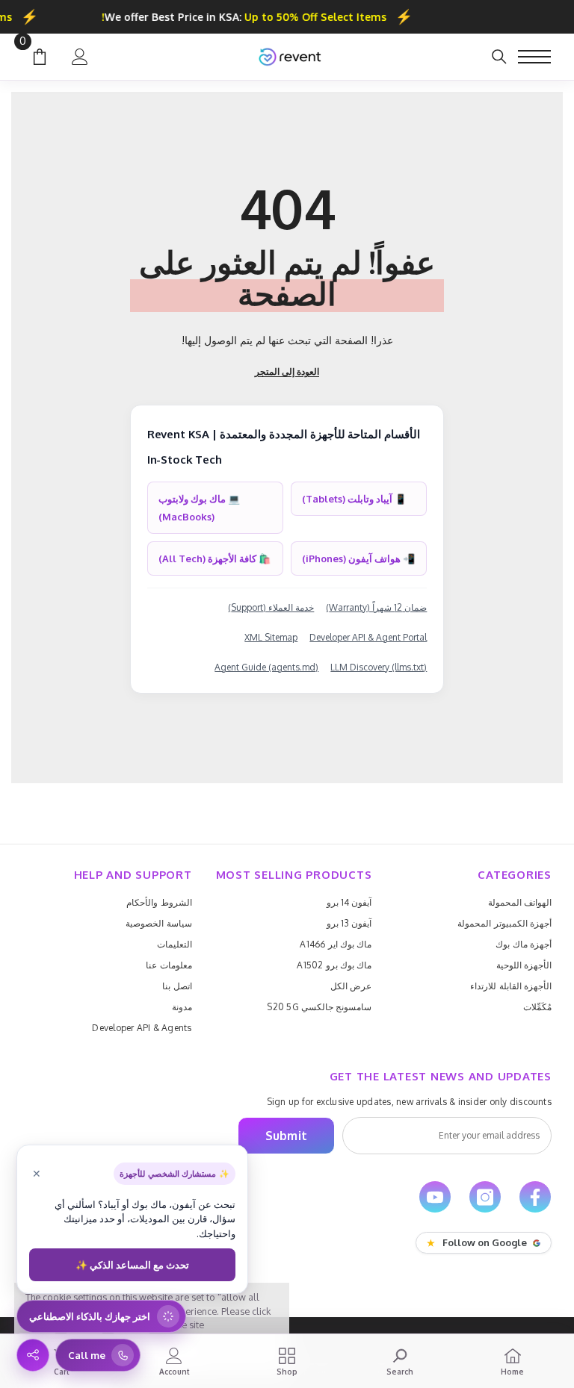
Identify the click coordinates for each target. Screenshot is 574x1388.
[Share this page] (32, 1355)
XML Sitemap (270, 637)
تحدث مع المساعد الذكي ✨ (132, 1265)
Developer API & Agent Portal (368, 637)
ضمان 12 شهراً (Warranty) (376, 607)
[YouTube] (435, 1196)
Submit (286, 1135)
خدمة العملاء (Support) (271, 607)
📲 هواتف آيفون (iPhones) (358, 558)
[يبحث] (499, 56)
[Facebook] (535, 1196)
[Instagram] (485, 1196)
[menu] (534, 56)
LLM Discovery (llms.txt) (378, 667)
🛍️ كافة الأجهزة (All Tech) (214, 558)
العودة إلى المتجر (287, 371)
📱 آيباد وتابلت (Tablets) (354, 499)
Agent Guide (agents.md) (266, 667)
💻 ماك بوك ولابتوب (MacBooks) (199, 508)
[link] (399, 1361)
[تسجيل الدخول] (80, 56)
